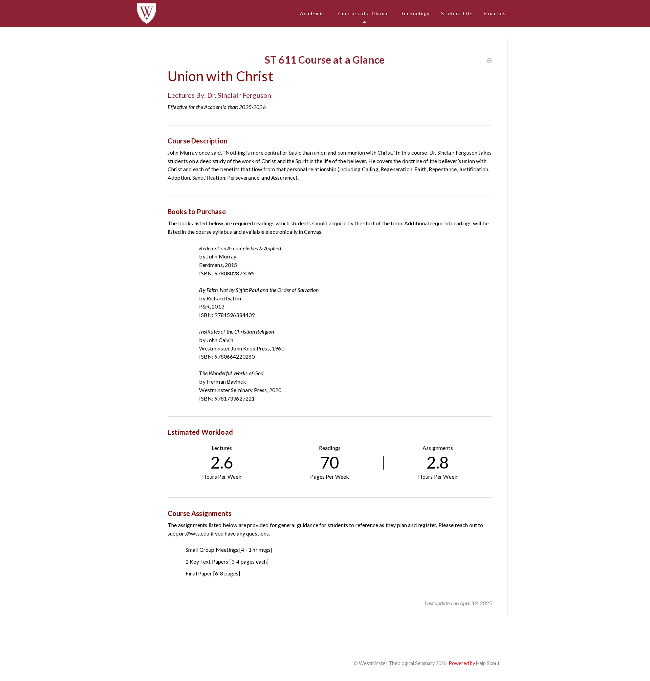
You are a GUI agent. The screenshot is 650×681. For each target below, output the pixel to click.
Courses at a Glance (363, 13)
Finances (495, 13)
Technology (415, 13)
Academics (313, 13)
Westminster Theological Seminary (397, 663)
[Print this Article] (489, 61)
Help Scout (488, 663)
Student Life (457, 13)
